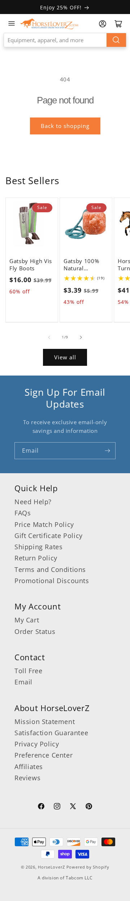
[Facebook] (41, 807)
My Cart (26, 620)
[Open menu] (12, 23)
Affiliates (28, 766)
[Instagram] (57, 807)
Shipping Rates (38, 546)
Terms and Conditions (50, 569)
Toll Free (28, 670)
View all (65, 357)
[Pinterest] (89, 807)
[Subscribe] (107, 450)
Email (23, 682)
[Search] (116, 40)
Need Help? (33, 501)
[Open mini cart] (118, 23)
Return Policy (35, 558)
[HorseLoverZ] (49, 23)
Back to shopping (65, 125)
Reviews (27, 777)
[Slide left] (49, 337)
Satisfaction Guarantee (51, 732)
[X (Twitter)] (73, 807)
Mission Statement (44, 721)
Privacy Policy (36, 744)
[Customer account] (102, 23)
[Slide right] (81, 337)
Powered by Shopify (87, 867)
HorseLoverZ (51, 867)
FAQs (22, 513)
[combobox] (65, 40)
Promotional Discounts (51, 580)
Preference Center (43, 755)
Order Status (34, 631)
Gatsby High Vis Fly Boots (30, 265)
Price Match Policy (44, 524)
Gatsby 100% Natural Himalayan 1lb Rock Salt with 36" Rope (83, 265)
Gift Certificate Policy (48, 535)
